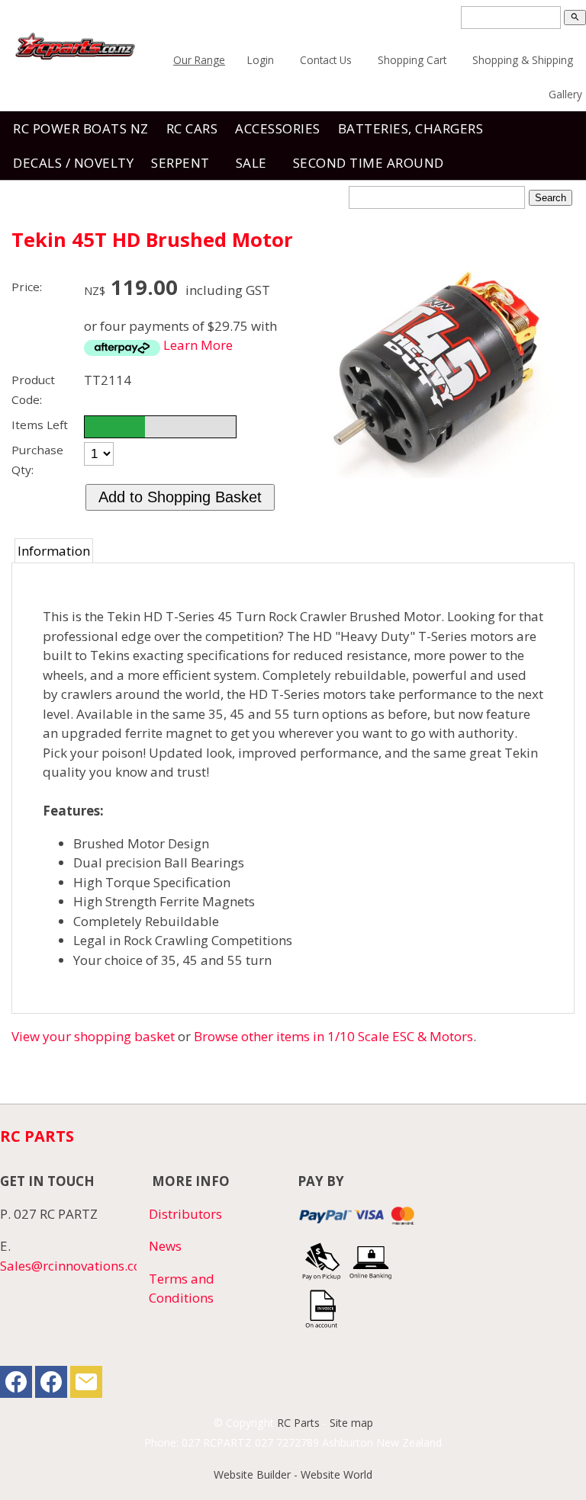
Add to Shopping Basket (180, 497)
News (165, 1246)
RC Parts (298, 1422)
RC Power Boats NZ (81, 128)
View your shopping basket (93, 1036)
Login (260, 60)
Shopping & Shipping (522, 60)
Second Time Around (368, 162)
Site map (351, 1422)
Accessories (277, 128)
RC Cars (192, 128)
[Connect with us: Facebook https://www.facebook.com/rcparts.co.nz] (16, 1385)
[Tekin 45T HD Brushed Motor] (439, 473)
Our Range (199, 60)
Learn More (198, 345)
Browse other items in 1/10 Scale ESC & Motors (333, 1036)
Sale (251, 162)
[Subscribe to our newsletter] (86, 1385)
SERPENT (180, 162)
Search (550, 198)
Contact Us (326, 60)
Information (54, 550)
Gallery (565, 94)
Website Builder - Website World (293, 1474)
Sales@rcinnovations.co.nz (79, 1265)
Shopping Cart (412, 60)
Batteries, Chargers (411, 128)
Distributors (185, 1214)
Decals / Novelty (73, 162)
